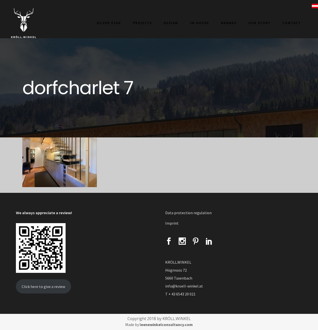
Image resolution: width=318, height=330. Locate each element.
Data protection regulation (188, 212)
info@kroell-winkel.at (184, 286)
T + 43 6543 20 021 (180, 293)
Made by (159, 324)
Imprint (172, 223)
